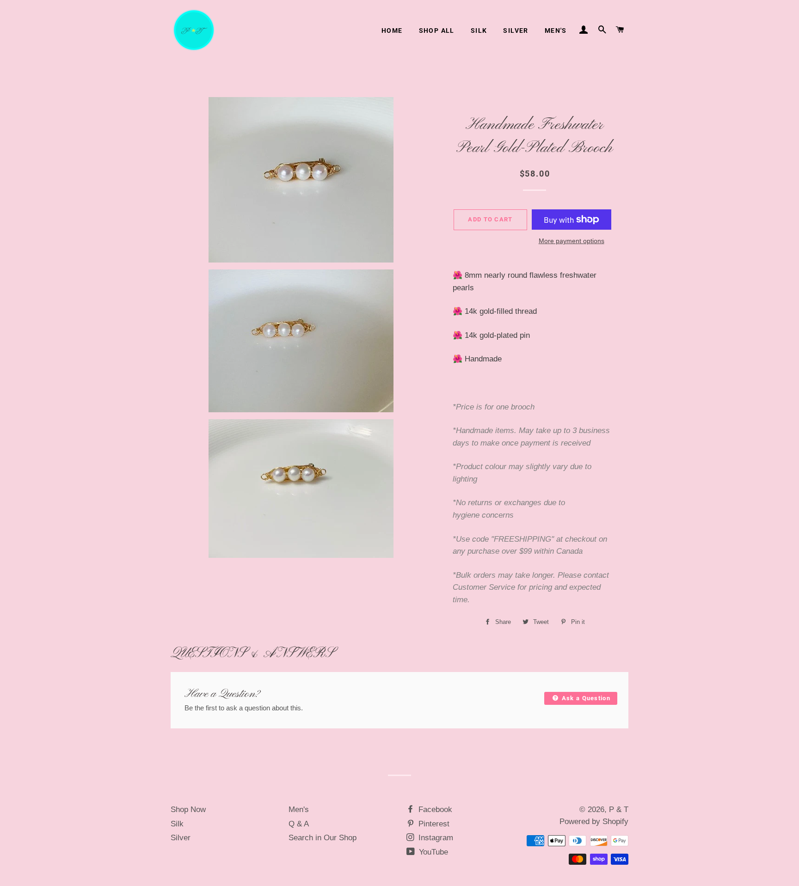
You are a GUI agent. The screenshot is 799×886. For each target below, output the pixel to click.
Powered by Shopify (593, 821)
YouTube (432, 852)
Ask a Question (584, 698)
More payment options (571, 240)
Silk (479, 30)
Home (392, 30)
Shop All (437, 30)
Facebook (434, 809)
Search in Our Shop (322, 837)
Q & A (299, 823)
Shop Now (188, 809)
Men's (556, 30)
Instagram (434, 837)
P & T (618, 809)
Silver (515, 30)
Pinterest (432, 823)
